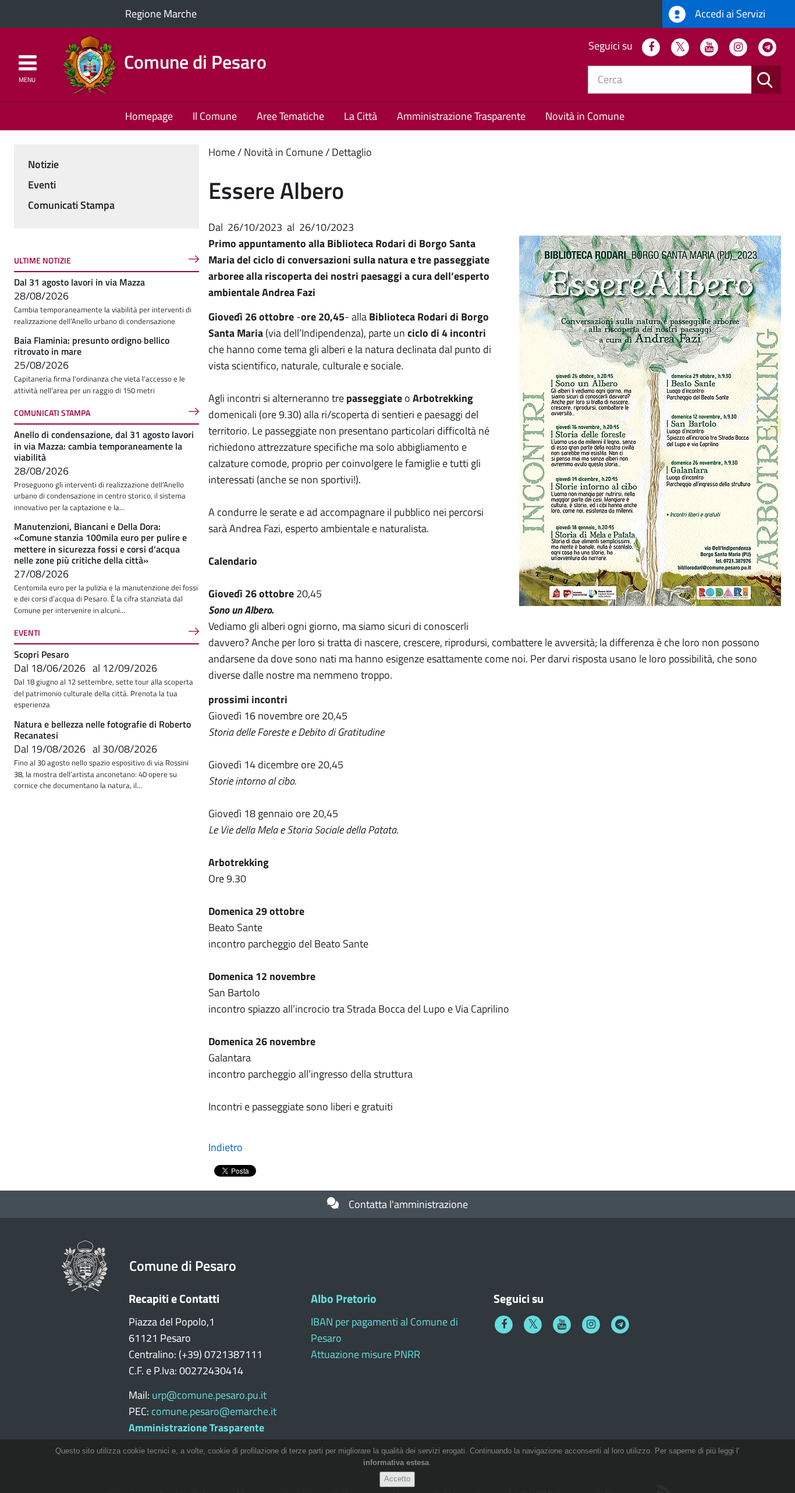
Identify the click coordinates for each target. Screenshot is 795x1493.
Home (221, 152)
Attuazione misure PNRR (365, 1354)
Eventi (42, 185)
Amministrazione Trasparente (461, 116)
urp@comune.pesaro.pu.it (209, 1395)
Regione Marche (161, 14)
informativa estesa (396, 1463)
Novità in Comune (584, 116)
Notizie (43, 164)
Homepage (149, 116)
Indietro (225, 1147)
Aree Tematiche (290, 116)
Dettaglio (352, 152)
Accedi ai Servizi (729, 14)
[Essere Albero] (650, 419)
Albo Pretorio (344, 1298)
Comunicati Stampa (71, 205)
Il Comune (215, 116)
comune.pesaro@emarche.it (213, 1411)
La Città (360, 116)
